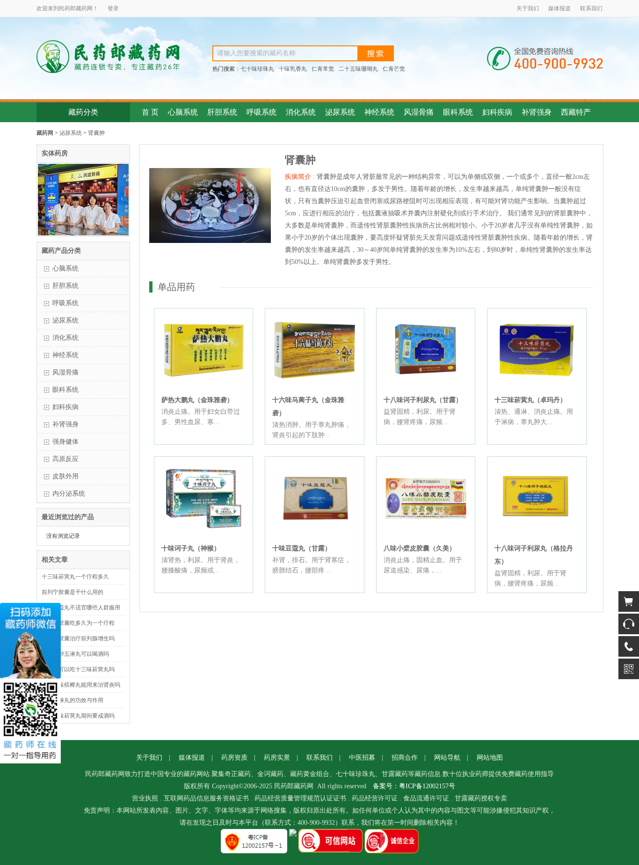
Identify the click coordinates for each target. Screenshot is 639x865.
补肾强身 (537, 112)
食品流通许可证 (426, 798)
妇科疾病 (497, 112)
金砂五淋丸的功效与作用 (72, 700)
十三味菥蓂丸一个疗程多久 (75, 576)
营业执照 (145, 798)
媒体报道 (559, 8)
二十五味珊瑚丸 (358, 69)
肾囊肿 (96, 133)
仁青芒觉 (394, 69)
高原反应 (65, 458)
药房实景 (277, 757)
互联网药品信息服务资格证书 (206, 798)
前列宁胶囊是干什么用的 (72, 592)
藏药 (81, 8)
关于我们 (527, 8)
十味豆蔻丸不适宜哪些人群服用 (81, 607)
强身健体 (65, 441)
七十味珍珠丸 (257, 69)
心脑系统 (183, 112)
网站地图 (490, 757)
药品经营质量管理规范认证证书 (300, 798)
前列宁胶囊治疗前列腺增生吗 (78, 638)
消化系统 (301, 112)
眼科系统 (458, 112)
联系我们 (591, 8)
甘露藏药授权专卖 (481, 798)
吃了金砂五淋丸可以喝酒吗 (75, 654)
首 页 (150, 112)
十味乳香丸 (293, 69)
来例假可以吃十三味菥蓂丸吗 (78, 669)
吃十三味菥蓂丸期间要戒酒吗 (78, 715)
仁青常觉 (323, 69)
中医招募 (362, 757)
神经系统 (379, 112)
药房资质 (234, 757)
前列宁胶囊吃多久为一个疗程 (78, 623)
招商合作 (405, 757)
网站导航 (447, 757)
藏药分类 (83, 112)
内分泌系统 (68, 493)
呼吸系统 (261, 112)
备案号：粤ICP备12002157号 (414, 786)
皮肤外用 (65, 476)
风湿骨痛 (419, 112)
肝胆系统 (222, 112)
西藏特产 (576, 112)
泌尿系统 (340, 112)
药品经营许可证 (375, 798)
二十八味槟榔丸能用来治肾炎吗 (81, 685)
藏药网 (44, 133)
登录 (113, 8)
